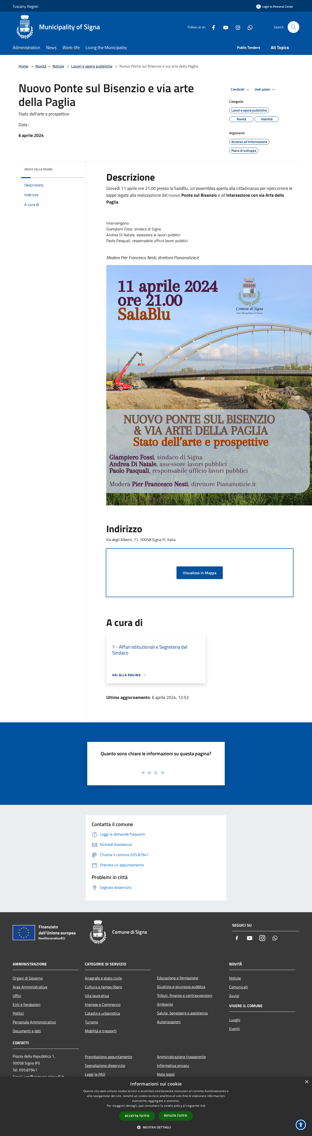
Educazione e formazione (177, 978)
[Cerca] (293, 27)
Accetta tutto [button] (137, 1116)
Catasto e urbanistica (102, 1013)
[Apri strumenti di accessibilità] (301, 1125)
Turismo (91, 1022)
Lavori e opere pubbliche (91, 66)
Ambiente (165, 1004)
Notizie (58, 66)
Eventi (234, 1029)
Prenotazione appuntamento (108, 1057)
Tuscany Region (26, 6)
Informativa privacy (173, 1065)
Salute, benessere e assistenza (182, 1013)
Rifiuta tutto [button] (175, 1116)
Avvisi (234, 996)
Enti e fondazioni (26, 1004)
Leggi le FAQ (95, 1074)
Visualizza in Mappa (199, 573)
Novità (40, 66)
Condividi (238, 89)
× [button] (306, 1082)
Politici (18, 1013)
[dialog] (156, 1106)
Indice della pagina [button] (38, 169)
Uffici (17, 996)
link (202, 1106)
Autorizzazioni (169, 1022)
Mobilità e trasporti (101, 1031)
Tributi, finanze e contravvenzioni (184, 995)
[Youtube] (224, 27)
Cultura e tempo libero (103, 987)
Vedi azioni (263, 89)
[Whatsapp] (248, 27)
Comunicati (238, 987)
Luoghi (234, 1020)
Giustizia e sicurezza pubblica (181, 987)
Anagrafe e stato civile (103, 978)
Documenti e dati (27, 1031)
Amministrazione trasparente (181, 1057)
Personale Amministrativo (34, 1022)
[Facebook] (211, 27)
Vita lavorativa (97, 996)
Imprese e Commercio (102, 1004)
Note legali (166, 1074)
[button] (156, 1127)
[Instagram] (236, 27)
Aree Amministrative (30, 987)
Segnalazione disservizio (105, 1065)
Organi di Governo (28, 978)
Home (23, 66)
